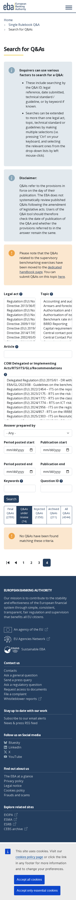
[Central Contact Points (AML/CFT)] (56, 337)
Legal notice (13, 786)
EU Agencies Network (29, 639)
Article (9, 346)
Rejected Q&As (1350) (39, 513)
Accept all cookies (29, 879)
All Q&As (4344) (66, 513)
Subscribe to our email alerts (25, 718)
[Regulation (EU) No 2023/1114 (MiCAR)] (19, 315)
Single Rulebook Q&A (24, 25)
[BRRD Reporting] (56, 324)
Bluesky (14, 742)
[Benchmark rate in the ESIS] (56, 319)
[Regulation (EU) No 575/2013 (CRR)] (19, 301)
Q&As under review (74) (24, 515)
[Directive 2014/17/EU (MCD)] (19, 333)
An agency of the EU (28, 629)
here (61, 276)
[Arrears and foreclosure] (56, 306)
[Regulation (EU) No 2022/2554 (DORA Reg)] (19, 310)
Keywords (11, 481)
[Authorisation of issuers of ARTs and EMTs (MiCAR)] (56, 315)
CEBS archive (13, 829)
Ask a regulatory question (23, 684)
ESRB (7, 824)
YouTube (15, 757)
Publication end (53, 464)
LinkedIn (15, 747)
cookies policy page (29, 857)
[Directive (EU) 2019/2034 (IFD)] (19, 328)
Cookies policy (14, 790)
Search (11, 499)
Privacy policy (13, 781)
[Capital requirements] (56, 328)
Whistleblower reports (20, 699)
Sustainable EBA (33, 649)
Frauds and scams (17, 795)
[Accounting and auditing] (56, 301)
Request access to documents (25, 689)
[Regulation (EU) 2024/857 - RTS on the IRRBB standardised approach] (38, 412)
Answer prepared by (19, 425)
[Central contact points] (56, 333)
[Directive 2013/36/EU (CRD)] (19, 306)
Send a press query (18, 680)
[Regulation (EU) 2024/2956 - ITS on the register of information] (38, 407)
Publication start (54, 442)
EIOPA (8, 815)
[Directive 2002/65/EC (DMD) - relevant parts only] (19, 337)
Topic (45, 294)
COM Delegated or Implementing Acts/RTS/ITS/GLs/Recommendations (33, 365)
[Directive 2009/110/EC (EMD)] (19, 324)
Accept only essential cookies (37, 890)
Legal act (11, 294)
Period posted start (19, 442)
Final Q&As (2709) (10, 513)
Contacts (10, 670)
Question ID (50, 481)
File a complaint (15, 694)
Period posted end (18, 464)
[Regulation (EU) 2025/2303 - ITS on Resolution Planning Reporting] (38, 416)
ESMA (8, 819)
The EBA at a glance (18, 776)
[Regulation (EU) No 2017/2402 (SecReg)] (19, 319)
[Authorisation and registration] (56, 310)
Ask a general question (20, 675)
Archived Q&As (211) (53, 513)
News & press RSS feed (20, 723)
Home (8, 20)
